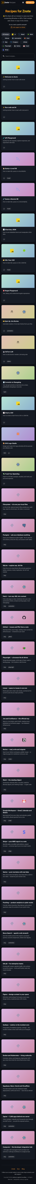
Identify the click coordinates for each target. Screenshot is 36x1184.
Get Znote (29, 2)
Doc (18, 1169)
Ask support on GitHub (19, 27)
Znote (13, 1169)
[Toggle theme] (23, 2)
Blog (23, 1169)
